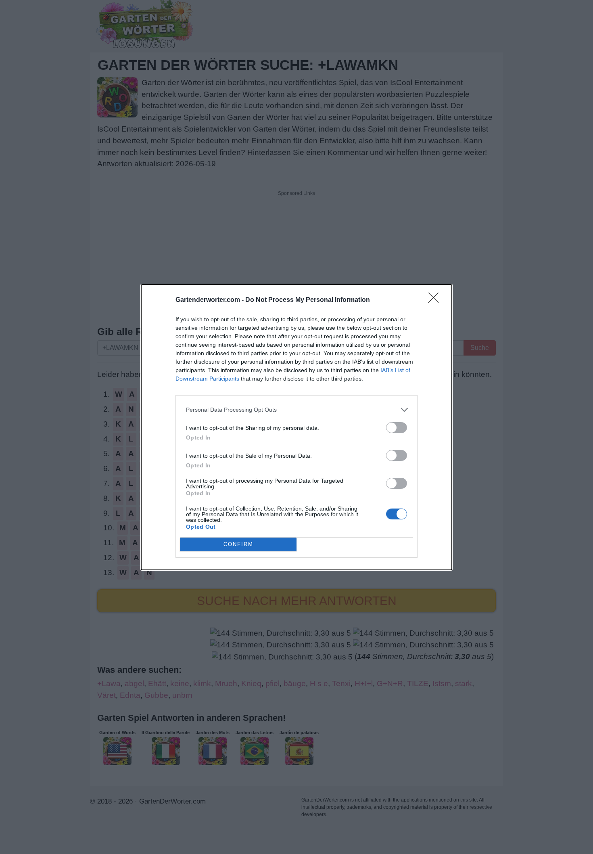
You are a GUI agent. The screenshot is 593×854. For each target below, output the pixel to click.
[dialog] (296, 427)
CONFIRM (238, 544)
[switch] (396, 427)
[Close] (436, 300)
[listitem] (296, 410)
